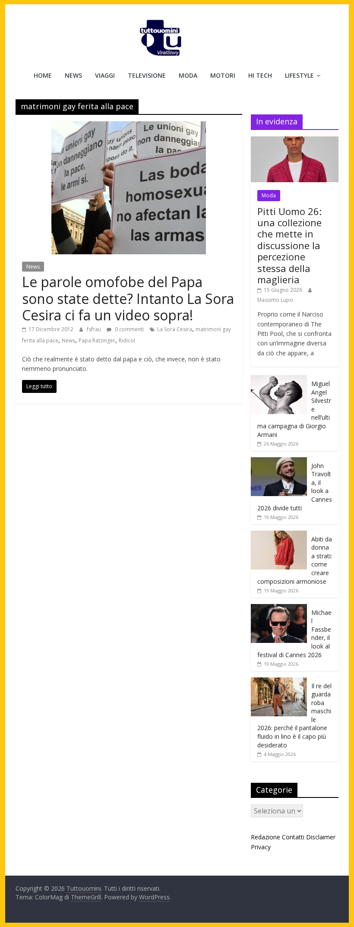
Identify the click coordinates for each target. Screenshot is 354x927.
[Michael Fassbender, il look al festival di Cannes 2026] (279, 608)
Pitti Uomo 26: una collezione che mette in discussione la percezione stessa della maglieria (289, 245)
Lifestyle (299, 75)
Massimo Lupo (275, 300)
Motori (222, 75)
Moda (188, 75)
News (73, 75)
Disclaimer (320, 837)
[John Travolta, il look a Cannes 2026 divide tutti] (279, 462)
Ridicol (127, 340)
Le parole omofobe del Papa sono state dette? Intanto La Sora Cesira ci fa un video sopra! (128, 298)
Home (43, 75)
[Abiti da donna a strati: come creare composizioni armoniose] (279, 535)
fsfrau (94, 329)
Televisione (147, 75)
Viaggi (105, 75)
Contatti (293, 837)
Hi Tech (260, 75)
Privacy (261, 847)
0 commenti (129, 329)
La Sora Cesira (174, 329)
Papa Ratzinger (97, 340)
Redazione (265, 837)
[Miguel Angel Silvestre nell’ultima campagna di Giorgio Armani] (279, 380)
